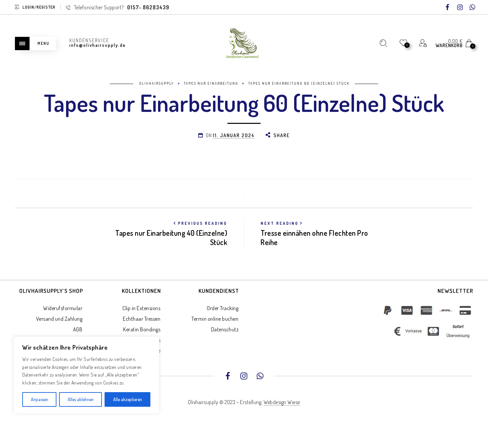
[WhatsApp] (472, 7)
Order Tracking (222, 308)
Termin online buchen (215, 318)
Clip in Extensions (141, 308)
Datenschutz (225, 329)
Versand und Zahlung (59, 318)
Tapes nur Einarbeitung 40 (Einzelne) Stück (171, 234)
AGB (78, 329)
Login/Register (39, 7)
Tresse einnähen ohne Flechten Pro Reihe (314, 234)
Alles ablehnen (81, 399)
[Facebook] (447, 7)
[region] (86, 375)
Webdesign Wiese (282, 402)
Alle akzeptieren (127, 399)
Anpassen (39, 399)
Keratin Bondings (141, 329)
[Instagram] (460, 7)
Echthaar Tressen (141, 318)
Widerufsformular (62, 308)
